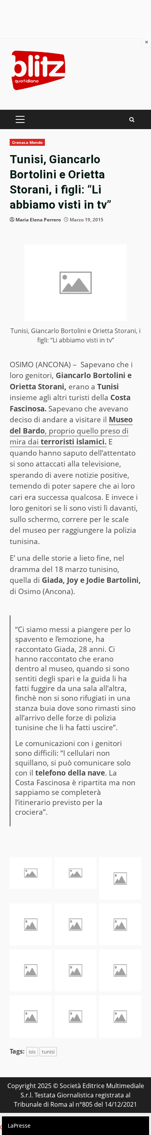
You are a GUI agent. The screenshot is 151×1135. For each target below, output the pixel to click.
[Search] (131, 119)
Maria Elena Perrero (38, 219)
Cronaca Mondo (27, 142)
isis (32, 1051)
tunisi (48, 1051)
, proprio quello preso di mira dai (71, 431)
